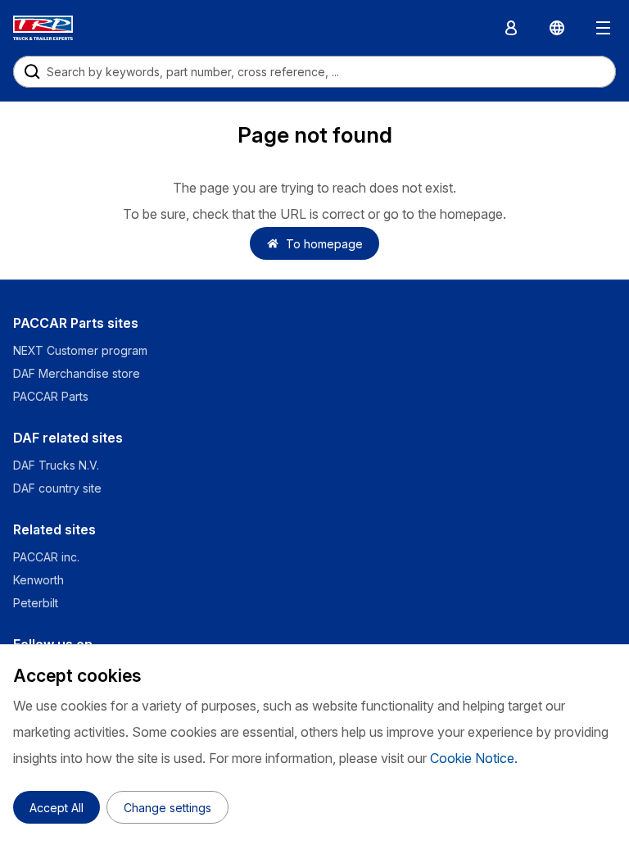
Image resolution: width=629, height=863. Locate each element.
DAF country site (57, 488)
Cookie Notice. (474, 758)
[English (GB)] (557, 28)
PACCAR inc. (46, 557)
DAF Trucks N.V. (56, 465)
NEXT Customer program (80, 350)
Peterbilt (35, 603)
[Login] (511, 28)
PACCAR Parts (50, 396)
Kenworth (38, 580)
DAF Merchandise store (76, 373)
